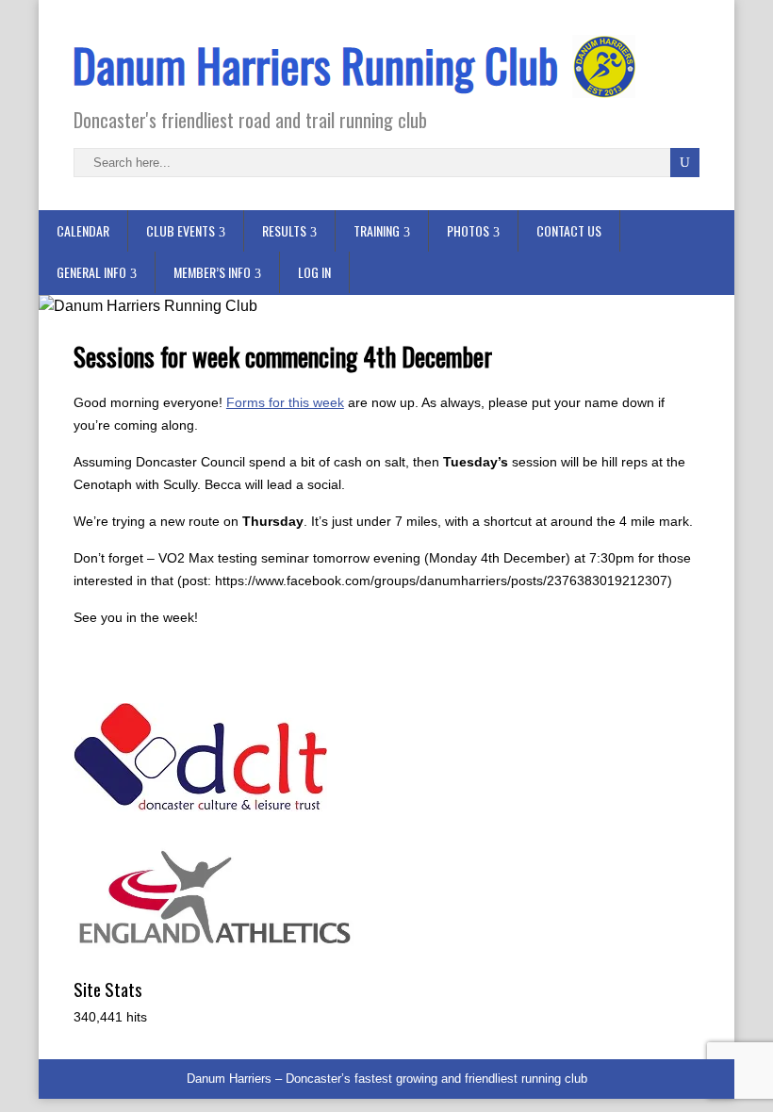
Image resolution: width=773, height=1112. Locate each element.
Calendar (83, 230)
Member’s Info (212, 272)
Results (284, 230)
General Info (91, 272)
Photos (468, 230)
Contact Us (568, 230)
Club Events (180, 230)
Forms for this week (285, 402)
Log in (314, 272)
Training (377, 230)
